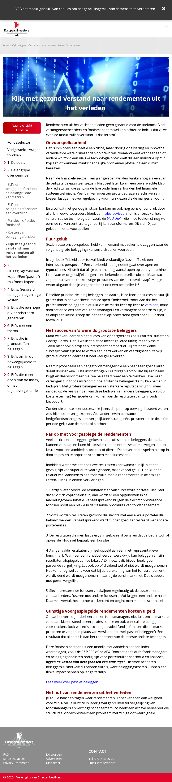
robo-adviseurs (115, 213)
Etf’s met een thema (19, 328)
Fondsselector (18, 142)
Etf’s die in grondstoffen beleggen (18, 343)
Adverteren (54, 759)
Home (6, 45)
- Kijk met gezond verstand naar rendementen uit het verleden (21, 250)
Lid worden (54, 754)
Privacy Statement (16, 763)
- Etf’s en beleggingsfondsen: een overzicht (21, 208)
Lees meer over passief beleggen (72, 682)
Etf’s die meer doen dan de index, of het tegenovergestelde (23, 382)
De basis (18, 162)
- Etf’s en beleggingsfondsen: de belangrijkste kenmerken (21, 190)
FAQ (6, 754)
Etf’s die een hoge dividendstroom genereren (23, 312)
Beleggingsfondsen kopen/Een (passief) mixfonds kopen (23, 276)
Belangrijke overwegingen (18, 173)
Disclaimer (53, 763)
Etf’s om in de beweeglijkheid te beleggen (21, 361)
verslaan (151, 305)
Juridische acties (14, 759)
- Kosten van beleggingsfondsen (21, 234)
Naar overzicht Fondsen (22, 127)
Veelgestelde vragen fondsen (23, 152)
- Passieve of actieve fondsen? (21, 222)
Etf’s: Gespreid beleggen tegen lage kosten (24, 294)
